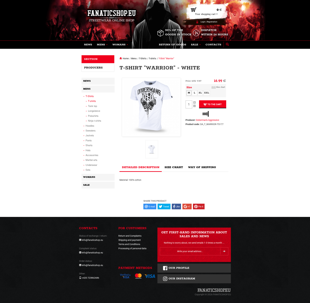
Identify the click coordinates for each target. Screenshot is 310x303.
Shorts (89, 145)
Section (91, 59)
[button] (102, 45)
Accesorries (92, 155)
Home (126, 58)
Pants (89, 140)
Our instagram (181, 278)
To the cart (214, 104)
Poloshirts (93, 115)
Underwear (91, 165)
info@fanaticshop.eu (92, 240)
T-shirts (152, 58)
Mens (134, 58)
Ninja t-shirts (94, 120)
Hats (88, 150)
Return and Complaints (129, 236)
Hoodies (90, 125)
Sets (88, 169)
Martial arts (91, 160)
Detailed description (140, 167)
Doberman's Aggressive (207, 120)
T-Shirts (142, 58)
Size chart (220, 87)
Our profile (178, 268)
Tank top (92, 106)
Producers (93, 67)
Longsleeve (94, 110)
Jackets (90, 135)
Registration (212, 22)
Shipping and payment (129, 240)
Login (203, 22)
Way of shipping (202, 167)
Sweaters (91, 130)
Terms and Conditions (129, 244)
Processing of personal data (132, 248)
